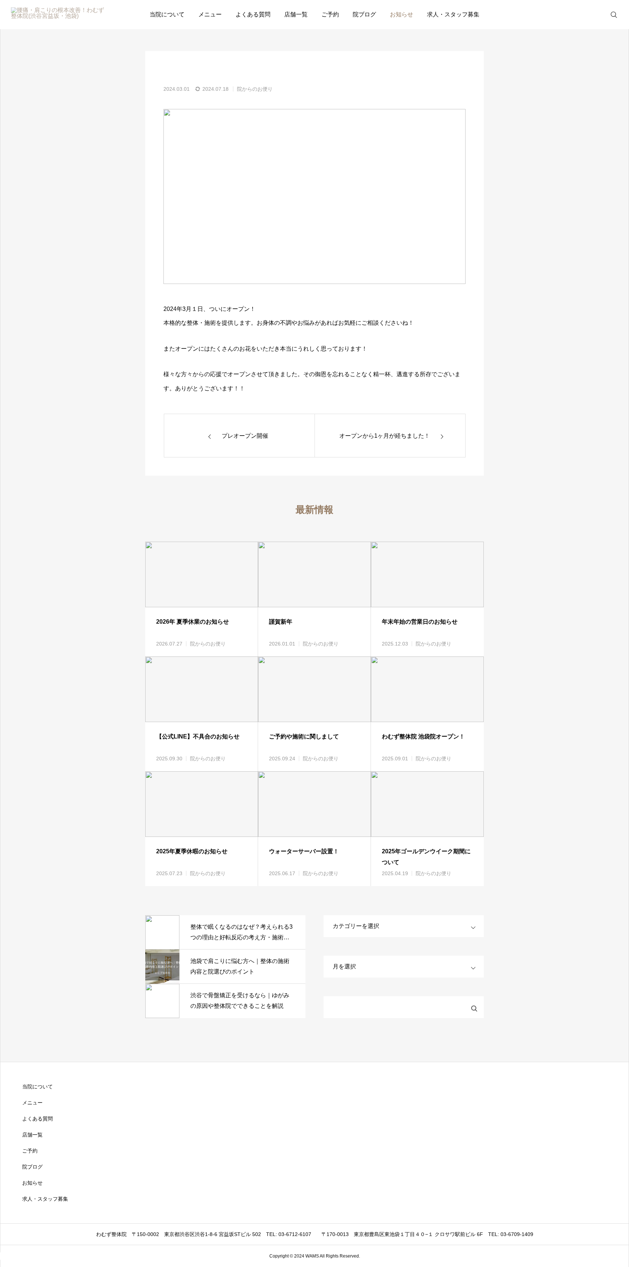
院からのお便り (255, 88)
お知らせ (401, 14)
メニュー (210, 14)
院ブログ (364, 14)
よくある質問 (253, 14)
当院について (167, 14)
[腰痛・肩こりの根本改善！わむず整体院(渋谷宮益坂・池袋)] (58, 14)
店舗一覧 (296, 14)
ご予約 (330, 14)
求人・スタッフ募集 (453, 14)
